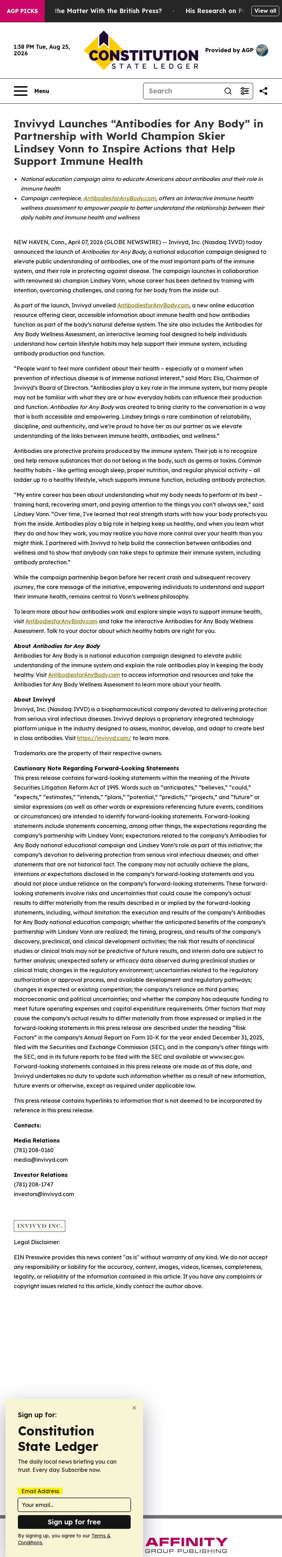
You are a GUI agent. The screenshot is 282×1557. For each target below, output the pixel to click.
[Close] (134, 1408)
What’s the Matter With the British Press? (96, 11)
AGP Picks (22, 11)
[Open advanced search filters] (244, 91)
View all (265, 10)
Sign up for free (74, 1522)
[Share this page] (263, 91)
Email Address (40, 1491)
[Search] (228, 91)
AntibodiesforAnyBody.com (153, 305)
